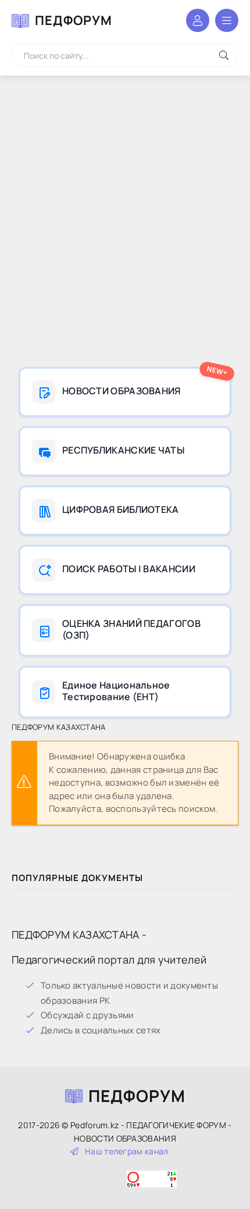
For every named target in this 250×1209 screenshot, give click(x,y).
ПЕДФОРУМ (73, 20)
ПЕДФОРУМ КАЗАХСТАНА (59, 727)
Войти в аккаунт (197, 20)
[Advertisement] (125, 224)
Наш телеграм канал (126, 1151)
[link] (125, 392)
